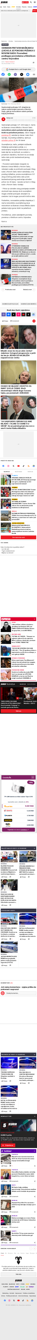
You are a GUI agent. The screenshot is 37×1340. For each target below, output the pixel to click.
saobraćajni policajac (10, 304)
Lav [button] (18, 1253)
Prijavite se (9, 1145)
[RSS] (28, 466)
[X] (13, 314)
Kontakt (12, 1293)
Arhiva (3, 1296)
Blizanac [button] (10, 1253)
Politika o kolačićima (29, 1293)
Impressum (18, 1293)
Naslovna (4, 41)
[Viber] (4, 314)
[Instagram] (18, 314)
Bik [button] (6, 1253)
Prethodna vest (10, 289)
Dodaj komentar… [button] (12, 993)
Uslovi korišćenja (23, 1296)
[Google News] (33, 314)
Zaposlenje (32, 1296)
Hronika (11, 41)
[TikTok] (28, 314)
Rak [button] (15, 1253)
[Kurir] (4, 2)
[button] (33, 62)
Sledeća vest (27, 289)
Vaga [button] (27, 1253)
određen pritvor (8, 140)
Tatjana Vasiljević (10, 61)
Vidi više (18, 1274)
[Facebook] (8, 314)
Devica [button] (22, 1253)
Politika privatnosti (11, 1296)
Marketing (5, 1293)
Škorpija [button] (32, 1253)
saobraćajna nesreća (28, 304)
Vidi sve (18, 711)
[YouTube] (23, 314)
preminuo (5, 135)
